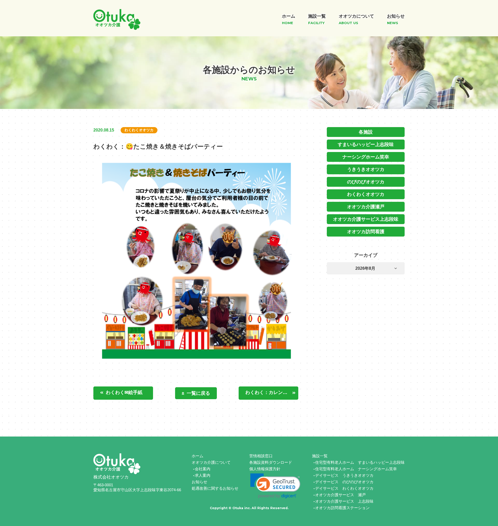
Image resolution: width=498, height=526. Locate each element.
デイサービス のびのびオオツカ (344, 481)
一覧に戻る (198, 393)
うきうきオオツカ (365, 169)
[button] (275, 486)
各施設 (366, 132)
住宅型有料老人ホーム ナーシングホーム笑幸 (356, 468)
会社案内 (202, 468)
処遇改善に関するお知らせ (215, 488)
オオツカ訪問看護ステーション (342, 507)
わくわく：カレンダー (268, 392)
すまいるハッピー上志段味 (366, 144)
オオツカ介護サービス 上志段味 (344, 501)
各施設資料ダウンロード (270, 462)
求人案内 (202, 475)
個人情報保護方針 (264, 468)
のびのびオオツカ (365, 182)
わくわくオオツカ (365, 194)
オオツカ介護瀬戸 (365, 207)
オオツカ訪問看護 (365, 231)
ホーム (197, 455)
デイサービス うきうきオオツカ (344, 475)
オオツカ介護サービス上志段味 (365, 219)
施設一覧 (320, 455)
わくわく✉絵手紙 (124, 392)
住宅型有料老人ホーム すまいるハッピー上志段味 (360, 462)
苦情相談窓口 (261, 455)
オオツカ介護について (211, 462)
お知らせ (199, 481)
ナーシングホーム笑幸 (365, 157)
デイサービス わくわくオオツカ (344, 488)
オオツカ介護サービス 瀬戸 (340, 494)
